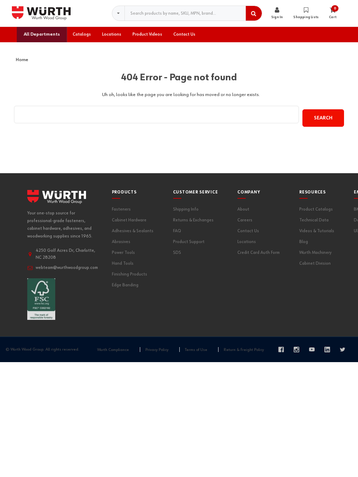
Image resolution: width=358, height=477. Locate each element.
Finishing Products (129, 274)
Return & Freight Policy (244, 350)
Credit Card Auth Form (258, 252)
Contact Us (248, 231)
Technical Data (314, 220)
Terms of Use (196, 350)
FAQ (177, 231)
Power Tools (123, 252)
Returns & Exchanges (193, 220)
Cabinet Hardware (129, 220)
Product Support (189, 242)
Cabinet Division (315, 263)
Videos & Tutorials (316, 231)
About (243, 209)
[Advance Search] (118, 13)
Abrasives (121, 242)
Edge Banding (125, 285)
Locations (246, 242)
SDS (177, 252)
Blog (303, 242)
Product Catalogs (316, 209)
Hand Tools (123, 263)
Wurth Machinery (315, 252)
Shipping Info (186, 209)
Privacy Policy (157, 350)
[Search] (254, 13)
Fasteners (121, 209)
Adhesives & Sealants (132, 231)
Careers (244, 220)
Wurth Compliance (113, 350)
